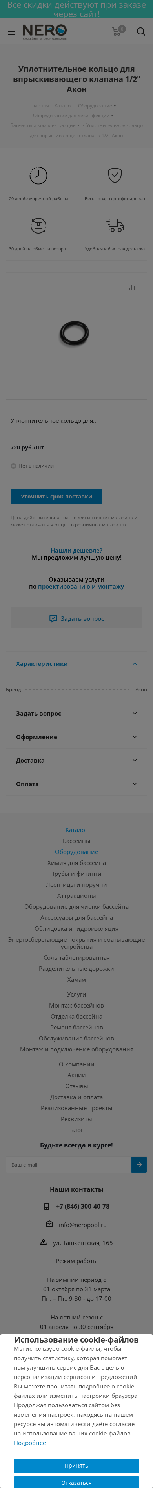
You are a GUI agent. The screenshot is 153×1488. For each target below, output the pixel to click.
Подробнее (30, 1442)
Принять (76, 1465)
